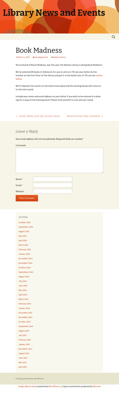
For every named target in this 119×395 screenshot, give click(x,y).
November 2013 (25, 317)
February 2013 (25, 339)
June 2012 (23, 358)
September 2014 (26, 272)
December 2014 (25, 258)
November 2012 (25, 349)
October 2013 (24, 321)
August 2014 (24, 276)
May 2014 (23, 290)
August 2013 (24, 330)
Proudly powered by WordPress (30, 378)
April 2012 (23, 367)
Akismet (97, 386)
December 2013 (25, 312)
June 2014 (23, 285)
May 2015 (23, 236)
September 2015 (26, 227)
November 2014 (25, 263)
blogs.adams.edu (26, 386)
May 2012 (23, 362)
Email (19, 185)
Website (20, 191)
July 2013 (23, 335)
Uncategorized (41, 57)
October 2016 (24, 222)
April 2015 (23, 240)
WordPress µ (55, 386)
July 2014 (23, 281)
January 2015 (24, 254)
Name (19, 179)
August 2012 (24, 353)
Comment (21, 145)
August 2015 (24, 231)
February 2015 (25, 249)
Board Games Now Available (85, 116)
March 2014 (23, 299)
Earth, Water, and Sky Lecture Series (38, 116)
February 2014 (25, 303)
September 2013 (26, 326)
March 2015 (23, 245)
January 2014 (24, 308)
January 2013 (24, 344)
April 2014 (23, 294)
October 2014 (24, 267)
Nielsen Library (59, 57)
